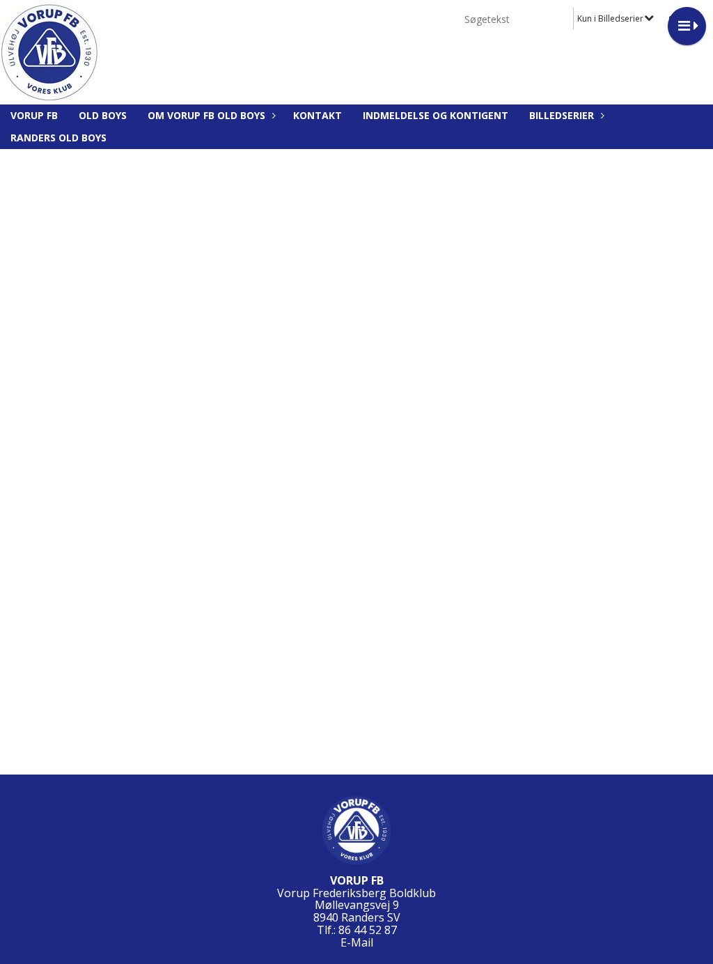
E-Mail (356, 942)
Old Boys (103, 115)
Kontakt (317, 115)
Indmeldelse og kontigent (435, 115)
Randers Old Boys (58, 137)
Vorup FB (34, 115)
